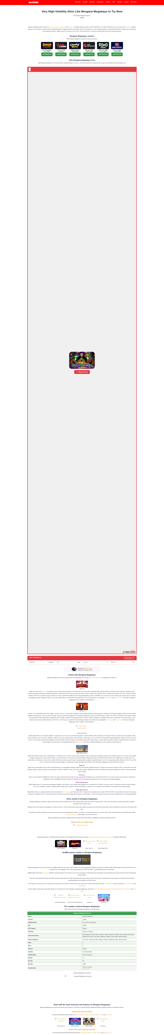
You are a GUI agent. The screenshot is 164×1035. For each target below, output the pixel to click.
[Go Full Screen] (30, 69)
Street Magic (108, 697)
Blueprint (44, 691)
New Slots (134, 2)
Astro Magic (82, 885)
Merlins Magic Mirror (96, 677)
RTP (114, 2)
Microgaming (45, 873)
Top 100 (85, 2)
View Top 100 (86, 969)
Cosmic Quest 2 (80, 1014)
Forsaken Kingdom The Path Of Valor (91, 1032)
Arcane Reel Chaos (72, 814)
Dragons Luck (107, 1032)
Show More (128, 658)
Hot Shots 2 (127, 889)
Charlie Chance (99, 1014)
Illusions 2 (71, 27)
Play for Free (83, 372)
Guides (126, 2)
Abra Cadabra (118, 697)
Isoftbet (128, 27)
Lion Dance (109, 1014)
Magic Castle (78, 742)
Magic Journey (109, 837)
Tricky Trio (118, 719)
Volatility (119, 2)
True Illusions (109, 719)
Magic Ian (63, 27)
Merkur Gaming (66, 792)
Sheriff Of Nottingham (101, 889)
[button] (82, 360)
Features (92, 2)
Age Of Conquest (93, 837)
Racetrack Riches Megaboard (115, 889)
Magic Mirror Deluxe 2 (54, 27)
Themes (108, 2)
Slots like (78, 2)
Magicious (101, 837)
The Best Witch (108, 883)
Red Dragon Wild (128, 883)
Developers (100, 2)
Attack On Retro (89, 1014)
